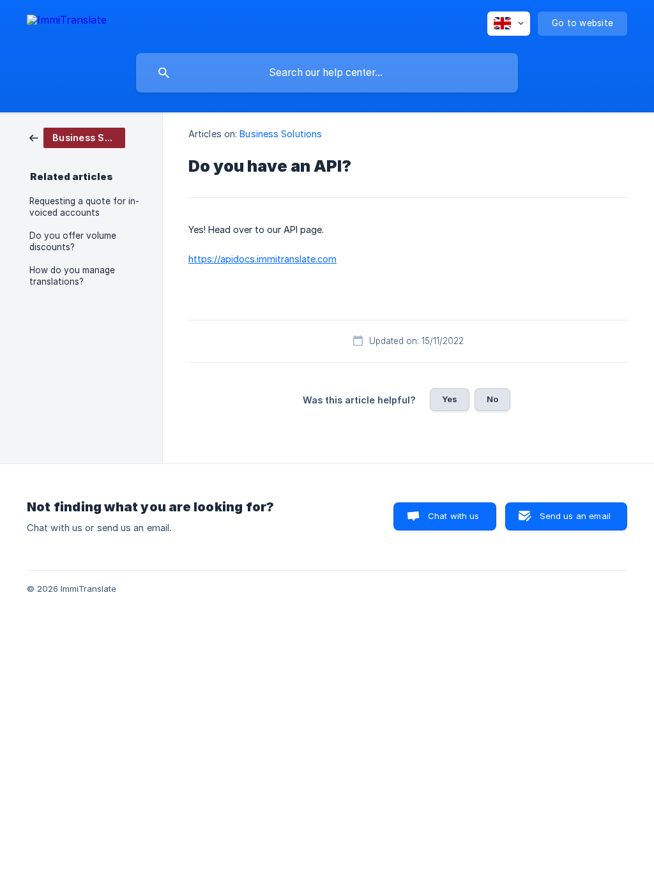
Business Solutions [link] (281, 133)
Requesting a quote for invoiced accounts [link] (84, 207)
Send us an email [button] (575, 516)
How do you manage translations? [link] (72, 276)
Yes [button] (449, 399)
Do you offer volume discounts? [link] (72, 241)
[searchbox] (327, 73)
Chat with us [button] (454, 516)
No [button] (492, 399)
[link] (77, 137)
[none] (67, 22)
